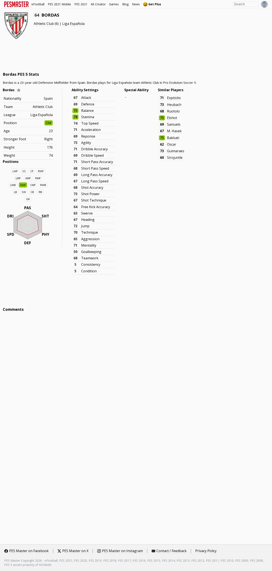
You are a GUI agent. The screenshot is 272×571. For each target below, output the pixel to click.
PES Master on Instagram (122, 551)
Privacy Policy (206, 551)
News (136, 4)
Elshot (172, 117)
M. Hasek (174, 131)
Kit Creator (98, 4)
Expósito (174, 97)
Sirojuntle (175, 157)
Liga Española (73, 23)
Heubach (174, 104)
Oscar (171, 144)
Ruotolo (173, 111)
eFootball (37, 4)
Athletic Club (44, 23)
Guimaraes (175, 151)
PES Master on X (75, 551)
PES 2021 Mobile (59, 4)
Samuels (173, 124)
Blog (125, 4)
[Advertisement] (80, 55)
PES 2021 (80, 4)
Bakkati (173, 137)
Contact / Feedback (171, 551)
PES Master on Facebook (29, 551)
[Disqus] (136, 372)
